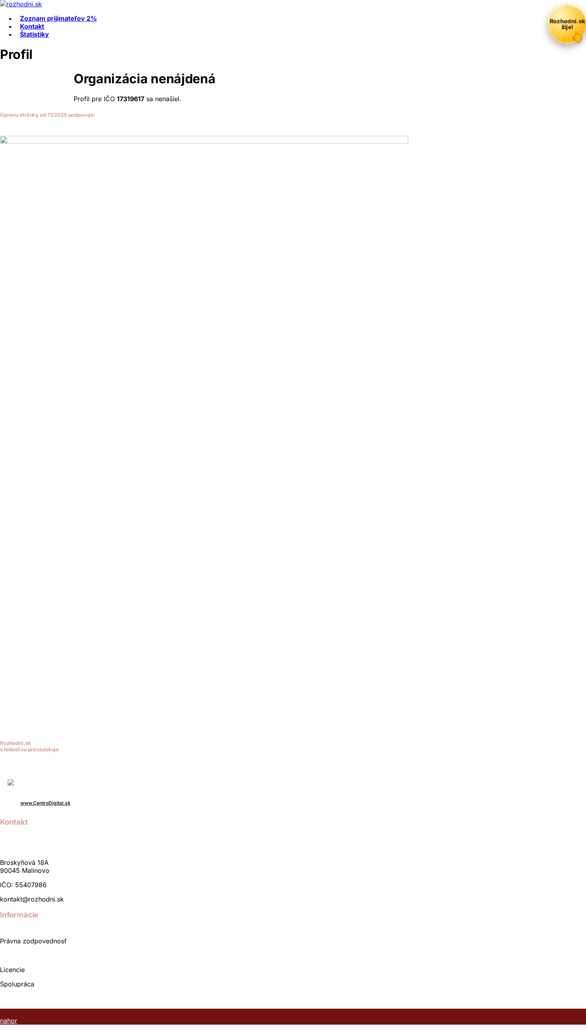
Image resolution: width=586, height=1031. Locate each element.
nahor (8, 1021)
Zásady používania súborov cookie (53, 998)
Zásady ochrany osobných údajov (51, 955)
